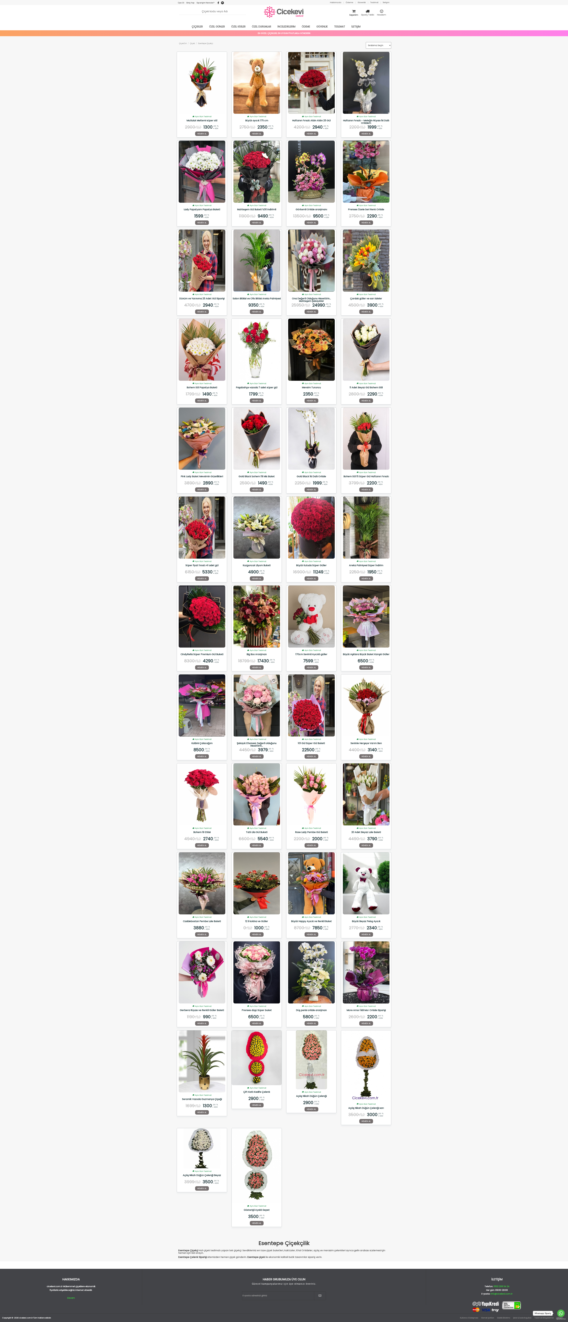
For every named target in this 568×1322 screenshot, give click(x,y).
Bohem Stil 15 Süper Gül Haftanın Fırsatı (366, 476)
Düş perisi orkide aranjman (311, 1010)
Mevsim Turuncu (311, 387)
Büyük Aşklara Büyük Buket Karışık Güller (366, 654)
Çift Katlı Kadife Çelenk (256, 1092)
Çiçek (192, 43)
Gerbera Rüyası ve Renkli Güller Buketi (202, 1010)
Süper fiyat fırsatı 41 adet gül (201, 565)
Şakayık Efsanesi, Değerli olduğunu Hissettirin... (256, 744)
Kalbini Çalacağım (202, 743)
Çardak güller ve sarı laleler (366, 298)
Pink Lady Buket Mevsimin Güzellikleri (202, 476)
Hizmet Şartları (487, 1318)
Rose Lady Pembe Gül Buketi (311, 832)
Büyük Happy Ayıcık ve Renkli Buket (311, 921)
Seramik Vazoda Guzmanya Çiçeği (202, 1099)
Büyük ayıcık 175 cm (256, 120)
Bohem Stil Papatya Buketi (202, 387)
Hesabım (381, 14)
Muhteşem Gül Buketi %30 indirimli (256, 209)
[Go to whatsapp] (561, 1313)
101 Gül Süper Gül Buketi (311, 743)
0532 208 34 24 (501, 1286)
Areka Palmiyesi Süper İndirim (366, 565)
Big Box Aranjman (257, 654)
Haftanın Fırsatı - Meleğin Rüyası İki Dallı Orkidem (366, 121)
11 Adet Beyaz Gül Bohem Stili (366, 387)
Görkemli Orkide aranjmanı (311, 209)
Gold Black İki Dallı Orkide (311, 476)
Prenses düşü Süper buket (257, 1010)
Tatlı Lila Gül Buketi (256, 832)
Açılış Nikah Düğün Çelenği (311, 1096)
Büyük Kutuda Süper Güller (311, 565)
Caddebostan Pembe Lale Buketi (202, 921)
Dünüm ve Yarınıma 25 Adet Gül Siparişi (202, 298)
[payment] (497, 1306)
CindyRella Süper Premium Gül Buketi (202, 654)
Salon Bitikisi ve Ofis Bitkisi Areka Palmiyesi (257, 298)
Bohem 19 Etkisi (202, 832)
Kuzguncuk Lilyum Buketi (257, 565)
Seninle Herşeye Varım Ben (366, 743)
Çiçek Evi (183, 43)
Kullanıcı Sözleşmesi (469, 1318)
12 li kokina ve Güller (256, 921)
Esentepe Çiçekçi (205, 43)
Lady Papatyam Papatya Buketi (202, 209)
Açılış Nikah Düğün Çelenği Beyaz (202, 1175)
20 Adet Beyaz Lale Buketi (366, 832)
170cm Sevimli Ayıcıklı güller (311, 654)
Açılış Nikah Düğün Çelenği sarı (366, 1108)
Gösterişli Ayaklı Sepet (257, 1210)
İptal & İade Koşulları (522, 1318)
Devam (71, 1297)
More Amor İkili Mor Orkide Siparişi (366, 1010)
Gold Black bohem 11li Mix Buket (257, 476)
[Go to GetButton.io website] (561, 1319)
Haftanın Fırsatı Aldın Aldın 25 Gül (311, 120)
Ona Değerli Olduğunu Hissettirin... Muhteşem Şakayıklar (311, 299)
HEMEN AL (202, 133)
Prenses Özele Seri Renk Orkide (366, 209)
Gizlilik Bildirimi (503, 1318)
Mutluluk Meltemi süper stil (202, 120)
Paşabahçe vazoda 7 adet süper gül (256, 387)
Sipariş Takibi (367, 14)
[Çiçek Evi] (284, 12)
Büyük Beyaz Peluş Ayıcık (366, 921)
